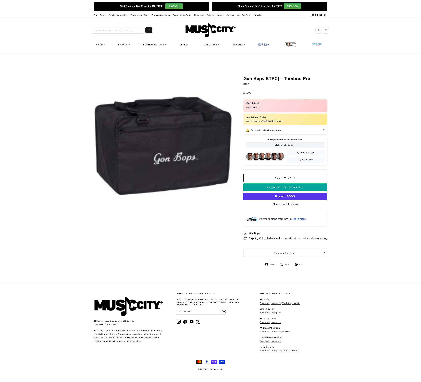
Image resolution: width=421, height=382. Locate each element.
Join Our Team (244, 15)
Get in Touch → (253, 107)
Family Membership (118, 15)
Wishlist (257, 15)
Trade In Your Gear (139, 15)
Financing (199, 15)
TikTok (285, 350)
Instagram (276, 303)
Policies (210, 15)
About (220, 15)
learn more (299, 218)
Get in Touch (267, 121)
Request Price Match (285, 187)
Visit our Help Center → (285, 145)
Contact (230, 15)
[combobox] (118, 30)
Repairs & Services (161, 15)
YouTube (286, 303)
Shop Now (174, 6)
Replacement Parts (182, 15)
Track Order (99, 15)
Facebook (265, 303)
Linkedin (296, 303)
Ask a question (285, 253)
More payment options (285, 204)
